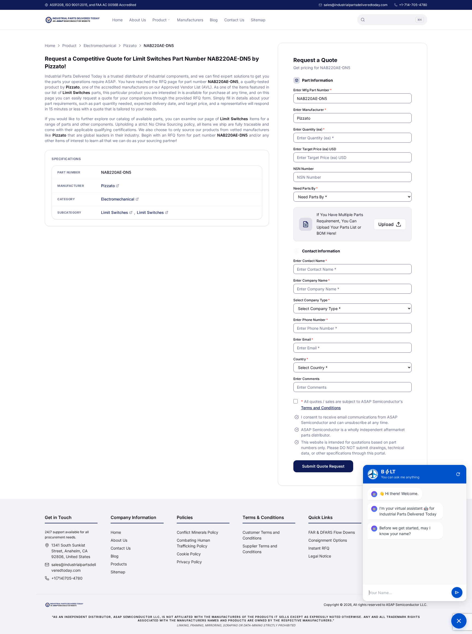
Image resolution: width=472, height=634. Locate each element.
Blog (214, 19)
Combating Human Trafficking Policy (193, 543)
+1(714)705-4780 (66, 578)
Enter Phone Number (310, 320)
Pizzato (130, 45)
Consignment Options (327, 540)
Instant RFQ (318, 548)
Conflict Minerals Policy (197, 532)
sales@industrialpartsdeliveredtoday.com (356, 5)
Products (119, 564)
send (457, 593)
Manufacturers (190, 19)
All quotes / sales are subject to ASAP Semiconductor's (352, 404)
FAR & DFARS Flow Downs (331, 532)
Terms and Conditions (321, 407)
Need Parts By (305, 188)
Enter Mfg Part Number (312, 90)
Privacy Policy (189, 561)
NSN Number (303, 169)
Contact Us (234, 19)
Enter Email (303, 339)
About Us (137, 19)
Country (300, 359)
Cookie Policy (189, 554)
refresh (458, 474)
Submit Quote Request (323, 466)
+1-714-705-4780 (413, 5)
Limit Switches (114, 212)
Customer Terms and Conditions (261, 535)
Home (117, 19)
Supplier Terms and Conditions (260, 549)
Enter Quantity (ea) (308, 129)
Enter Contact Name (310, 261)
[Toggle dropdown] (168, 19)
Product (159, 19)
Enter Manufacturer (309, 110)
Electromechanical (100, 45)
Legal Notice (319, 556)
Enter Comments (306, 379)
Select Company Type (311, 300)
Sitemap (258, 19)
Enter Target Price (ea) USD (314, 149)
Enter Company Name (311, 280)
